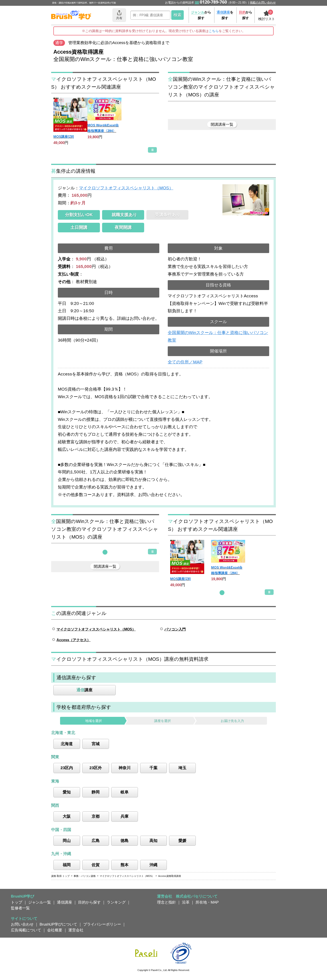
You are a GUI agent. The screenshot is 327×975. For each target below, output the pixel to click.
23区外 (95, 768)
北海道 (67, 744)
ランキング (116, 902)
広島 (96, 840)
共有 (119, 18)
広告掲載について (26, 930)
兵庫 (125, 816)
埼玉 (182, 768)
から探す (201, 15)
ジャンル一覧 (39, 902)
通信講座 (64, 902)
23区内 (67, 768)
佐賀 (96, 865)
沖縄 (153, 865)
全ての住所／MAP (185, 362)
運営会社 (75, 930)
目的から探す (89, 902)
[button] (105, 552)
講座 (85, 690)
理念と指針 (166, 902)
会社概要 (54, 930)
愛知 (67, 792)
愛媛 (182, 840)
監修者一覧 (20, 908)
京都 (96, 816)
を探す (225, 15)
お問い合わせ (22, 924)
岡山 (67, 840)
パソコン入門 (175, 629)
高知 (153, 840)
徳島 (125, 840)
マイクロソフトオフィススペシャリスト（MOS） (126, 188)
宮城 (96, 744)
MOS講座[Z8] (63, 136)
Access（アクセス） (74, 640)
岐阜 (125, 792)
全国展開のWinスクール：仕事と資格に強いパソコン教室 (218, 336)
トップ (16, 902)
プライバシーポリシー (102, 924)
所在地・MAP (207, 902)
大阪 (67, 816)
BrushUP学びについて (58, 924)
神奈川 (125, 768)
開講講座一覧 (222, 124)
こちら (214, 31)
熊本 (125, 865)
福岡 (67, 865)
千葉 (153, 768)
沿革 (186, 902)
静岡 (96, 792)
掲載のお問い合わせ (263, 2)
